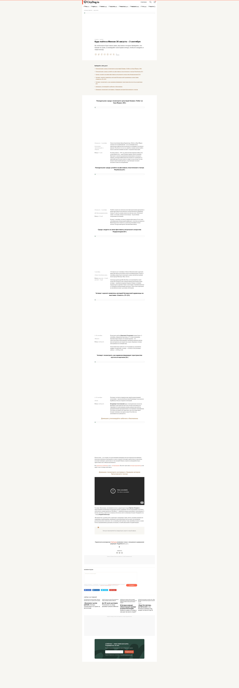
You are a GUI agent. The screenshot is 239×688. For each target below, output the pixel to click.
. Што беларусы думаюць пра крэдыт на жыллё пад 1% (145, 607)
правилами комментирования (105, 585)
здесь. (127, 544)
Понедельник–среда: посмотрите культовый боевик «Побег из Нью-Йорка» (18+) (119, 68)
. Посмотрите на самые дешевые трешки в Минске (110, 604)
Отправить (131, 585)
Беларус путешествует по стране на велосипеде (92, 605)
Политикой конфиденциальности (126, 654)
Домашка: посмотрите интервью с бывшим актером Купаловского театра (117, 89)
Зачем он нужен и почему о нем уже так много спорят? (128, 608)
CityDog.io (97, 39)
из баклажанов (116, 465)
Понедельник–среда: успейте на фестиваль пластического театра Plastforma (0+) (119, 71)
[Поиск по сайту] (151, 2)
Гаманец (140, 603)
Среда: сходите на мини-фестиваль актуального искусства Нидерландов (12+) (118, 74)
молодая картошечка (135, 465)
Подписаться (129, 652)
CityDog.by (114, 542)
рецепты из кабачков (102, 465)
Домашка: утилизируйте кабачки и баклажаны (109, 86)
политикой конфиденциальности (114, 584)
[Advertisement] (119, 560)
